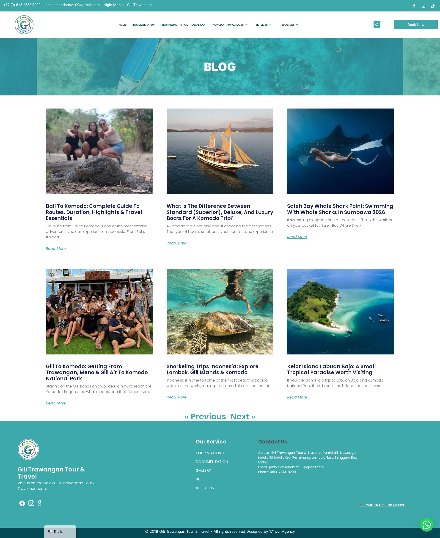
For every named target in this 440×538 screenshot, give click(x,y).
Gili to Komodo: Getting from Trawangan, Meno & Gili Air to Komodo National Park (97, 372)
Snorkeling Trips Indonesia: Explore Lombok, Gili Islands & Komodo (212, 369)
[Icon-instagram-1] (31, 503)
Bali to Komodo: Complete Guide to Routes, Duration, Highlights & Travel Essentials (94, 212)
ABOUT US (205, 488)
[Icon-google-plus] (40, 503)
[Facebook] (414, 5)
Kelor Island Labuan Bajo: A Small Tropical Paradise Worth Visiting (331, 369)
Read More (56, 249)
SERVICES (262, 24)
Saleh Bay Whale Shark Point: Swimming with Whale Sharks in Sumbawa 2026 (340, 209)
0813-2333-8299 (283, 472)
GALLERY (203, 470)
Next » (243, 416)
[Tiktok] (432, 5)
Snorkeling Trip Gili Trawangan (184, 24)
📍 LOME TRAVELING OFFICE (382, 505)
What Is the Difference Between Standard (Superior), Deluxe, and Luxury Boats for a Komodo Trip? (220, 212)
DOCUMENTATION (144, 24)
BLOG (201, 479)
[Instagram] (423, 5)
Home (122, 24)
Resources (287, 24)
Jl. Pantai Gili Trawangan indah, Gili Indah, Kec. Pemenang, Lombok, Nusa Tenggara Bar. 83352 (308, 457)
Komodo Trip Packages (228, 24)
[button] (377, 24)
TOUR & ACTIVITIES (213, 453)
